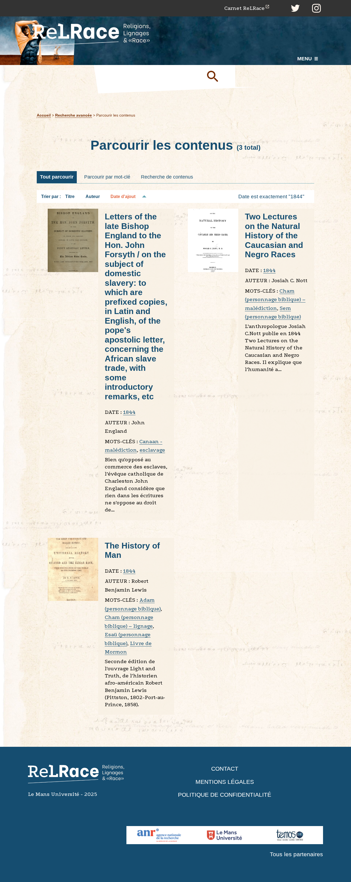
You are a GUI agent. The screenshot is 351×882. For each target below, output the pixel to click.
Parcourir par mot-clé (107, 177)
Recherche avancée (73, 115)
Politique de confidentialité (224, 794)
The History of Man (132, 550)
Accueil (44, 115)
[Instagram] (316, 8)
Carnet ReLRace (244, 8)
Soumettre (218, 76)
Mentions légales (225, 782)
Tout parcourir (56, 177)
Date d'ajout (123, 196)
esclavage (152, 450)
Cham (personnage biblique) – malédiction (275, 299)
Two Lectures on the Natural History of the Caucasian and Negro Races (274, 235)
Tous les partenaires (296, 854)
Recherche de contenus (167, 177)
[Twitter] (295, 8)
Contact (224, 768)
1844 (129, 412)
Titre (70, 196)
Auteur (93, 196)
